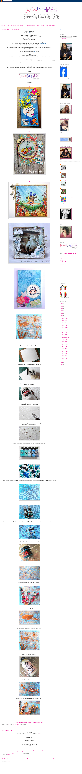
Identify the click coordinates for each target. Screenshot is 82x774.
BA (29, 86)
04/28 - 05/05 (64, 348)
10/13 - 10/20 (64, 325)
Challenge (61, 258)
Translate (64, 38)
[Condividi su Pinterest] (25, 724)
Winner (8, 754)
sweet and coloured (64, 180)
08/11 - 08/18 (64, 332)
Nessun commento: (19, 753)
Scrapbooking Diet (64, 164)
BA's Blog (63, 172)
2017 (62, 308)
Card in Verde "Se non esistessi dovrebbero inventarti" (71, 174)
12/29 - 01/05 (64, 317)
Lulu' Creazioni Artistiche (65, 188)
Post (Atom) (8, 761)
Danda (29, 312)
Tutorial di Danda (63, 261)
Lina (29, 178)
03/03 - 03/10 (64, 355)
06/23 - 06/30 (64, 341)
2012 (62, 360)
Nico (29, 181)
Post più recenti (5, 758)
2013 (62, 315)
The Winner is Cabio (7, 730)
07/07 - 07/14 (64, 339)
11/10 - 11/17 (64, 322)
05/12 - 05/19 (64, 346)
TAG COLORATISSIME (70, 197)
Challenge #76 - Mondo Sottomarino (10, 29)
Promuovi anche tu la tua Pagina (65, 78)
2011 (62, 362)
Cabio (40, 733)
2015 (62, 312)
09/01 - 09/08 (64, 330)
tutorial (61, 266)
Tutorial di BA (62, 260)
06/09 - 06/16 (64, 343)
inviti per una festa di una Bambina (72, 189)
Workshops (62, 264)
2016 (62, 310)
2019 (62, 305)
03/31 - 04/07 (64, 351)
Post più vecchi (53, 758)
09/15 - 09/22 (64, 329)
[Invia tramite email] (20, 724)
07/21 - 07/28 (64, 334)
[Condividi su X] (23, 724)
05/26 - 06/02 (64, 344)
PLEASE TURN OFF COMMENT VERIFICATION (46, 25)
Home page (3, 25)
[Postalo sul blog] (21, 724)
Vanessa (29, 265)
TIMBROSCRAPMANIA (39, 62)
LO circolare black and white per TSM (71, 166)
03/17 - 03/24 (64, 353)
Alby (29, 222)
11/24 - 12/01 (64, 320)
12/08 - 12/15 (64, 318)
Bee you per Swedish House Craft (71, 181)
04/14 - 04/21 (64, 350)
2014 (62, 313)
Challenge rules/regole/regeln (30, 25)
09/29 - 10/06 (64, 327)
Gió (29, 131)
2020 (62, 303)
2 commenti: (17, 724)
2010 (62, 364)
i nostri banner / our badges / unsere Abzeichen (15, 25)
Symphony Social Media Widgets (64, 30)
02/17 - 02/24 (64, 356)
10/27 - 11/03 (64, 323)
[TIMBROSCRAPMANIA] (63, 76)
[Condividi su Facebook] (24, 724)
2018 (62, 306)
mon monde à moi (64, 196)
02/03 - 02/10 (64, 358)
